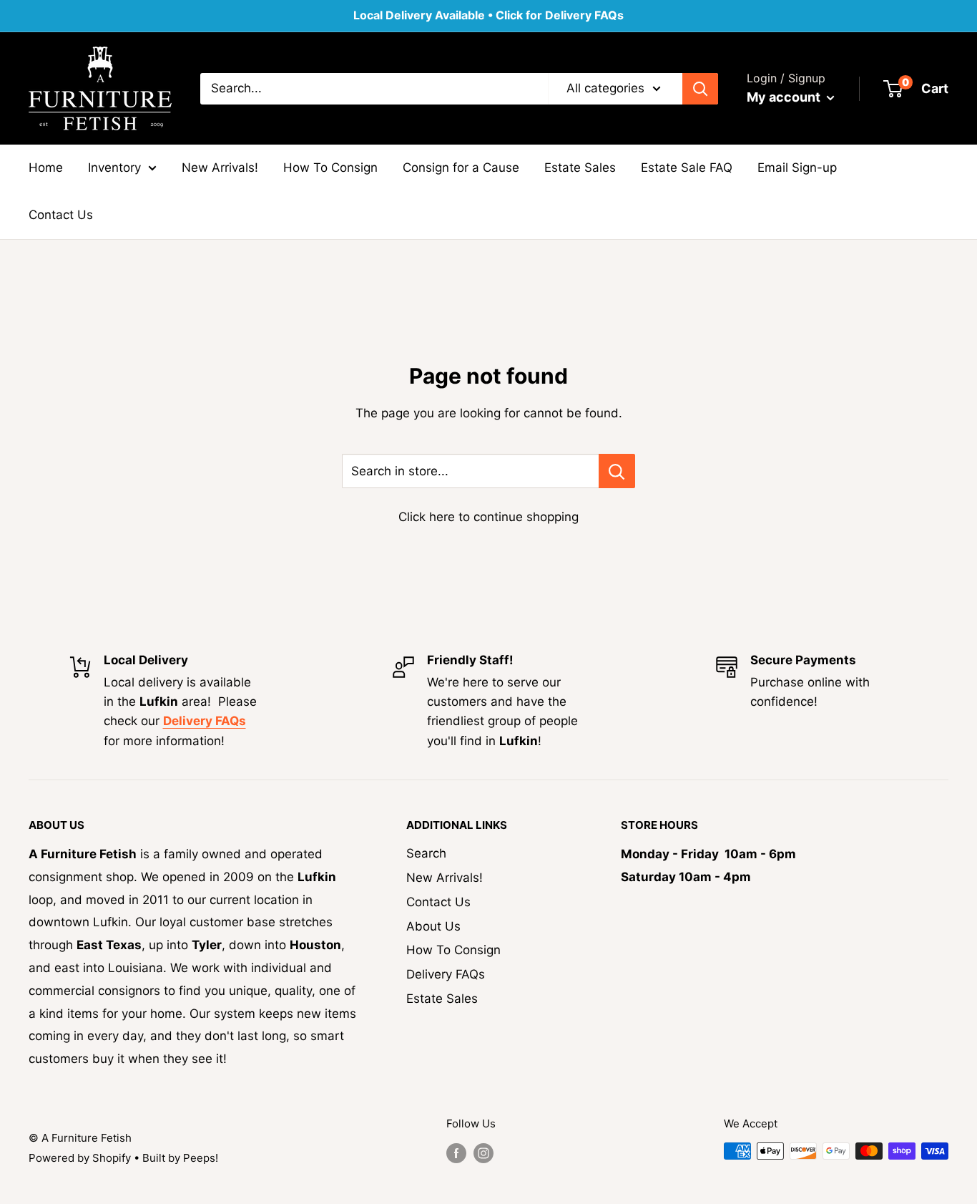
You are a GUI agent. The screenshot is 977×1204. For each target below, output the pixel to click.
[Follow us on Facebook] (456, 1152)
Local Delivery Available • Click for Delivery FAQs (488, 15)
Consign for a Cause (461, 167)
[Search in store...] (617, 471)
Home (46, 167)
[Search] (700, 88)
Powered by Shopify (80, 1158)
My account (785, 97)
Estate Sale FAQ (686, 167)
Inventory (114, 167)
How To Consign (330, 167)
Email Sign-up (797, 167)
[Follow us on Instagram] (483, 1152)
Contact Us (61, 215)
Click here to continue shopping (488, 517)
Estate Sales (580, 167)
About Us (433, 926)
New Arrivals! (220, 167)
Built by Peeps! (180, 1158)
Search (426, 853)
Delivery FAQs (445, 974)
